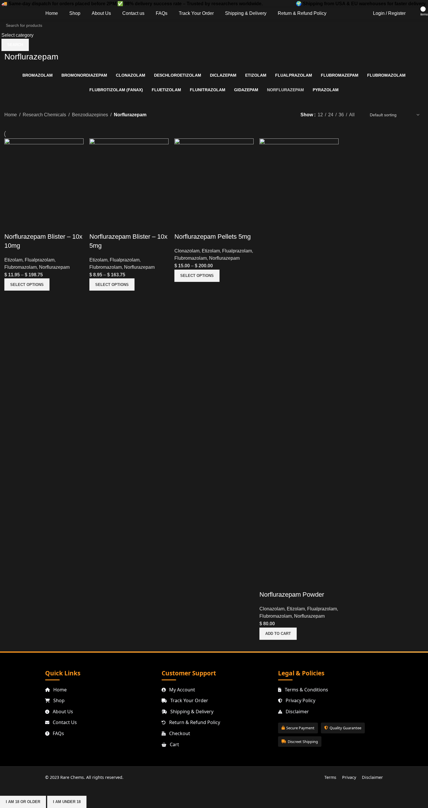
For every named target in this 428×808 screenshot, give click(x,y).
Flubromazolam (20, 267)
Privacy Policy (299, 700)
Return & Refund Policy (194, 722)
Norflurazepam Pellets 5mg (212, 236)
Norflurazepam (54, 267)
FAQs (58, 733)
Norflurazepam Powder (291, 594)
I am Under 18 (67, 802)
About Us (62, 711)
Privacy (349, 777)
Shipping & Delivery (191, 711)
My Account (181, 689)
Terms (330, 777)
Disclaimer (296, 711)
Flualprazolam (39, 259)
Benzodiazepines (90, 114)
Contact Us (64, 722)
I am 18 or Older (23, 802)
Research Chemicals (44, 114)
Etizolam (13, 259)
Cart (174, 744)
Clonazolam (186, 250)
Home (10, 114)
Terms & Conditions (306, 689)
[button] (278, 634)
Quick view (11, 225)
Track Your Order (188, 700)
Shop (58, 700)
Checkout (179, 733)
